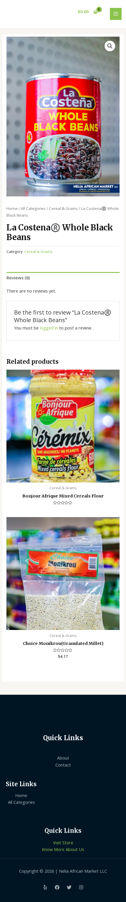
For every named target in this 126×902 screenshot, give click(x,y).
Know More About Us (63, 849)
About (63, 758)
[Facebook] (57, 887)
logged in (49, 328)
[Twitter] (69, 887)
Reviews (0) (18, 278)
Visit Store (63, 842)
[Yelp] (45, 887)
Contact (63, 765)
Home (12, 208)
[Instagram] (81, 887)
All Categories (33, 208)
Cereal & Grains (63, 208)
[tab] (62, 277)
